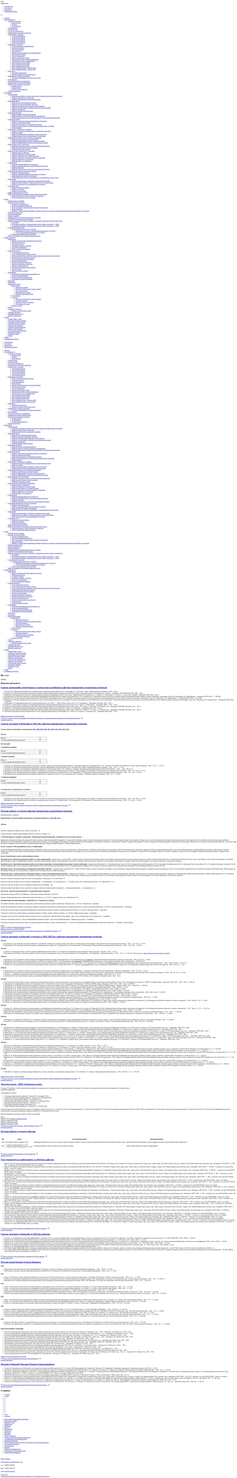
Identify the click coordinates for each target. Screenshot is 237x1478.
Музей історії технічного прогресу (19, 84)
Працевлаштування (14, 284)
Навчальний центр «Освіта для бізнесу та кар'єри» (28, 196)
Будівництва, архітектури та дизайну (19, 129)
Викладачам (8, 10)
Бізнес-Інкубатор (17, 209)
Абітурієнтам (8, 6)
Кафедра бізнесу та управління (21, 161)
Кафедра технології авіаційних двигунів (24, 104)
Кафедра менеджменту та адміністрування (25, 156)
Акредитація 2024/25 (18, 38)
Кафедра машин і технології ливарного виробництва (28, 116)
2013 (63, 729)
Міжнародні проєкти (18, 242)
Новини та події (17, 306)
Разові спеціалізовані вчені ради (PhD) (24, 234)
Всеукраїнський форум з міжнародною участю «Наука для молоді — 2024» (35, 224)
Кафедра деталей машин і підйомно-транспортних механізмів (31, 108)
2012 (67, 729)
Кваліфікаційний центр (15, 314)
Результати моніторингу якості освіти (23, 267)
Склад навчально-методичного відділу (24, 254)
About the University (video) (16, 324)
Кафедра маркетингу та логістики (22, 159)
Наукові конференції (14, 214)
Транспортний (12, 94)
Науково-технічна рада (15, 212)
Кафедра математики (18, 109)
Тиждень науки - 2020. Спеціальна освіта (21, 1084)
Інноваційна (12, 272)
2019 (41, 729)
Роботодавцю (16, 296)
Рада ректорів (12, 79)
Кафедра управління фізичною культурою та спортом (29, 174)
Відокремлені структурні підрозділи (19, 33)
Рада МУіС (15, 222)
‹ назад (6, 1396)
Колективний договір (18, 54)
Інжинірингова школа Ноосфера (22, 279)
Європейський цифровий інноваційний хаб (26, 274)
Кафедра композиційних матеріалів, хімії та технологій (29, 134)
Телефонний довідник (11, 339)
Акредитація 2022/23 (18, 41)
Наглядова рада (13, 29)
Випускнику (16, 286)
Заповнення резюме (22, 287)
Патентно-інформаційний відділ (22, 206)
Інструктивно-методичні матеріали (23, 259)
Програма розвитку (18, 49)
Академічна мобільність (19, 247)
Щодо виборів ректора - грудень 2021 (24, 69)
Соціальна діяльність (14, 309)
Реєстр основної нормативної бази (23, 46)
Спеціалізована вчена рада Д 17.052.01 (24, 229)
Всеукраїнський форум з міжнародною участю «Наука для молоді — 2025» (35, 226)
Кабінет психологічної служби (21, 311)
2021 (34, 729)
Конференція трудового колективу (19, 76)
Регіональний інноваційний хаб (22, 277)
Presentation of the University (16, 322)
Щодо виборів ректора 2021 (20, 66)
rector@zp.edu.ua (10, 1471)
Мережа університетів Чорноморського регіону (27, 241)
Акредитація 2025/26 (18, 36)
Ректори (14, 24)
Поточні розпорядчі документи (21, 262)
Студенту (15, 297)
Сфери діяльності (9, 237)
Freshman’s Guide (13, 334)
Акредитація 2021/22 (18, 43)
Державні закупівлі (14, 312)
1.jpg (15, 1120)
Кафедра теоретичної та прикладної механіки (26, 99)
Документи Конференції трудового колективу (26, 78)
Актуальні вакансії (21, 291)
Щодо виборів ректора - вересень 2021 (24, 68)
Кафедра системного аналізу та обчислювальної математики (31, 146)
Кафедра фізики (17, 128)
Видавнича (11, 282)
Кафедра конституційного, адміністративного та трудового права (32, 182)
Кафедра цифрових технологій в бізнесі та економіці (28, 158)
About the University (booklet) (17, 321)
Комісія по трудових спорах (20, 58)
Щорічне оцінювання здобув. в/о (22, 264)
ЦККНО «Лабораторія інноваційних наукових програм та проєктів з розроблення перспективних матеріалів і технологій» (50, 211)
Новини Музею (17, 86)
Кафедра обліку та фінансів (20, 153)
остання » (7, 1416)
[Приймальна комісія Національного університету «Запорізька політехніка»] (25, 1476)
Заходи (10, 307)
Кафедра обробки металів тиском (22, 111)
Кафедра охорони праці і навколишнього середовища (29, 136)
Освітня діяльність (14, 251)
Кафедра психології (18, 189)
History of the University (15, 329)
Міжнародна (12, 239)
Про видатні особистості (19, 89)
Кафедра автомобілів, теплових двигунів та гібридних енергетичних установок (37, 96)
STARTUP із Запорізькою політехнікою (20, 219)
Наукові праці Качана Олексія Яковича (21, 1262)
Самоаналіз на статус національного (23, 61)
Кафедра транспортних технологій (23, 98)
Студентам (7, 8)
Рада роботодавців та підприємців (19, 81)
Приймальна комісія (10, 11)
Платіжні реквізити (14, 91)
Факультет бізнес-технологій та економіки (21, 151)
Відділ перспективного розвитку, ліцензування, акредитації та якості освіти (36, 256)
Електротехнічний (14, 119)
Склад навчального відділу (20, 252)
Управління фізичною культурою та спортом (22, 171)
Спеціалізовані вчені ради (16, 227)
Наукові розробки (13, 216)
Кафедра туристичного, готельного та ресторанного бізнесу (31, 169)
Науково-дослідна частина (16, 202)
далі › (6, 1414)
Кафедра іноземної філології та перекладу (25, 164)
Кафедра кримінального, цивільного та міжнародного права (31, 181)
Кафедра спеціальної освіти (20, 172)
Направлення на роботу (23, 292)
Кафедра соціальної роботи (20, 187)
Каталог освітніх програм (20, 266)
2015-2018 (53, 818)
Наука (6, 199)
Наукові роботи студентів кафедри (18, 1131)
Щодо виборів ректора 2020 (20, 64)
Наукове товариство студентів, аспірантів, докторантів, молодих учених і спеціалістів (35, 221)
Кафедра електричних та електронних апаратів (27, 124)
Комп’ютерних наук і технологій (18, 144)
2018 (45, 729)
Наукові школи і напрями (16, 201)
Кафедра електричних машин (21, 123)
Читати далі (41, 718)
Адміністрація (12, 28)
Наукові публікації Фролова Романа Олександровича (27, 1364)
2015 (56, 729)
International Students (14, 332)
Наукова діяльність (7, 720)
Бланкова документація (19, 261)
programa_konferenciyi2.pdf (18, 1119)
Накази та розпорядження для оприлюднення (26, 53)
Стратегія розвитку (18, 48)
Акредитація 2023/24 (18, 39)
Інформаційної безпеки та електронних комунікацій (24, 138)
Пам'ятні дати (16, 23)
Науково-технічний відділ (20, 204)
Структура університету (15, 31)
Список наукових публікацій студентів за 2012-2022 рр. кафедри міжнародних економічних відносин (51, 936)
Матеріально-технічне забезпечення (19, 83)
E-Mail (6, 337)
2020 (37, 729)
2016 (52, 729)
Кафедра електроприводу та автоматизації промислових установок (33, 126)
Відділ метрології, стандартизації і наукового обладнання (30, 207)
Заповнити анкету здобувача (25, 302)
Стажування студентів (23, 304)
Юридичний (12, 179)
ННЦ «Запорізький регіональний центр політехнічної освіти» (27, 194)
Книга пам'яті (16, 26)
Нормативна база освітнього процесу (23, 257)
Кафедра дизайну (17, 133)
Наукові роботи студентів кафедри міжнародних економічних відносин (36, 811)
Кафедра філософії (17, 167)
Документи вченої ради (19, 73)
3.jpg (15, 1122)
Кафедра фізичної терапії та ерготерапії (24, 176)
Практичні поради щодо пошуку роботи (28, 289)
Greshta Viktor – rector (15, 319)
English (6, 317)
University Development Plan (16, 327)
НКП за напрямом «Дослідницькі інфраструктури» (24, 236)
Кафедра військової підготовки (18, 192)
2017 (49, 729)
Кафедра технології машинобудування (24, 103)
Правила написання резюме (24, 294)
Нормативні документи (15, 44)
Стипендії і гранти (18, 244)
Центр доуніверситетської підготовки (24, 197)
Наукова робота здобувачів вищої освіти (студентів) (24, 217)
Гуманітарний (12, 162)
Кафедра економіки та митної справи (23, 154)
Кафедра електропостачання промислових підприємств (29, 121)
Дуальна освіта (16, 269)
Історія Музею (16, 88)
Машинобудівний (13, 101)
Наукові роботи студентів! (22, 927)
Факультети (8, 93)
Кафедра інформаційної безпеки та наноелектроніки (28, 141)
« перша (7, 1394)
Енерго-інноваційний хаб (20, 276)
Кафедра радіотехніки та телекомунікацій (25, 139)
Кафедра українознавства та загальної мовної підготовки (30, 166)
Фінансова (11, 281)
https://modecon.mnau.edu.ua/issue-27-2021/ (157, 953)
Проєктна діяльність (14, 316)
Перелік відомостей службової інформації (25, 59)
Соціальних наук (13, 186)
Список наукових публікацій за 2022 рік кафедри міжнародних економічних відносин (44, 724)
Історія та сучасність (14, 21)
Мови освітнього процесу (20, 271)
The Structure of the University (17, 331)
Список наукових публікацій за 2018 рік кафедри (25, 1234)
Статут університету (18, 56)
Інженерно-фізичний (14, 113)
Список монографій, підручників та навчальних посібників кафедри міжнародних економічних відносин (54, 687)
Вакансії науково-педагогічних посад (23, 74)
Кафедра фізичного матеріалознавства (24, 114)
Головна (7, 18)
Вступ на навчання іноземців (21, 249)
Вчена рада (11, 71)
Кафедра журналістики (19, 191)
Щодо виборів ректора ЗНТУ (21, 63)
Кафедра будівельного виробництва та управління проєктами (31, 131)
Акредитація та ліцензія (15, 34)
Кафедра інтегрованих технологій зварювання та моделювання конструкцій (36, 118)
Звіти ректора (16, 51)
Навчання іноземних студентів (21, 246)
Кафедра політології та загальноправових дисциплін (28, 184)
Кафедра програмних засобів (21, 149)
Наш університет (9, 19)
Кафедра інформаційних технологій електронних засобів (30, 143)
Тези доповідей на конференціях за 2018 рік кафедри (27, 1159)
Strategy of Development (15, 326)
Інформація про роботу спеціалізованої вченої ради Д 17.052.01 (36, 231)
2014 (60, 729)
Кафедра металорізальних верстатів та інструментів (28, 106)
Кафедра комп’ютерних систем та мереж (24, 148)
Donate (10, 336)
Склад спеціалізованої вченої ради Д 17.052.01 (30, 232)
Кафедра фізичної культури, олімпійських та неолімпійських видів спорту (35, 177)
